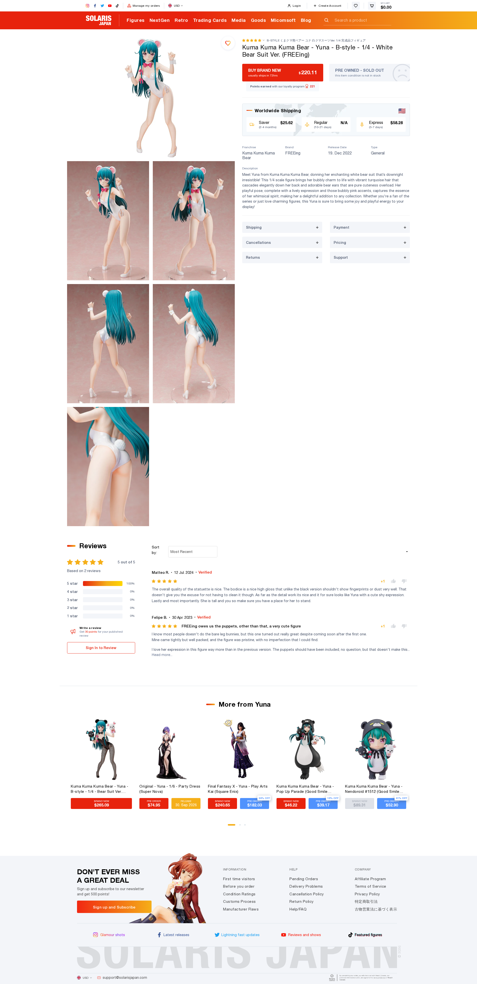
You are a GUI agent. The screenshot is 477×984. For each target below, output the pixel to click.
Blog (306, 20)
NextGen (160, 20)
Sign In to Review (101, 648)
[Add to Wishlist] (228, 43)
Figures (136, 20)
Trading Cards (210, 20)
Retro (181, 20)
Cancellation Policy (306, 894)
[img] (165, 581)
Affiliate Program (370, 879)
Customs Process (239, 901)
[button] (251, 40)
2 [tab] (241, 826)
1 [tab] (230, 826)
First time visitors (239, 879)
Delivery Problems (306, 886)
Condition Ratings (239, 894)
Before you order (238, 886)
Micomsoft (283, 20)
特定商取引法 (366, 901)
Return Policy (301, 901)
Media (239, 20)
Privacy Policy (367, 894)
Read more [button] (161, 655)
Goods (258, 20)
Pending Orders (303, 879)
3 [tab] (246, 826)
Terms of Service (370, 886)
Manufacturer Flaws (241, 909)
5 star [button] (72, 583)
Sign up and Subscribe (114, 907)
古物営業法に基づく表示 (376, 909)
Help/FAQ (298, 909)
